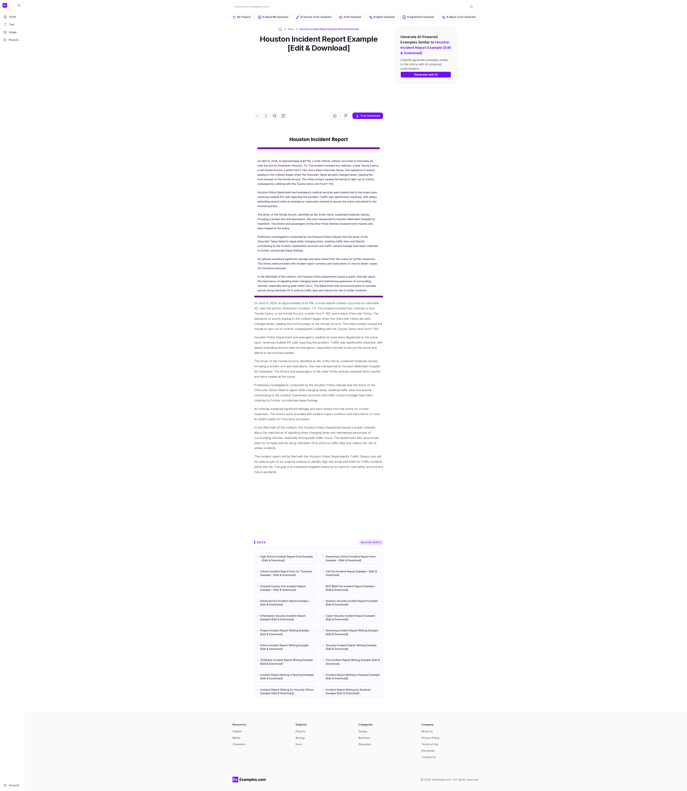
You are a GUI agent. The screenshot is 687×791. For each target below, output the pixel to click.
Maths (236, 737)
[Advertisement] (318, 82)
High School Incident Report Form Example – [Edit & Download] (286, 558)
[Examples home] (249, 779)
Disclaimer (428, 750)
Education (365, 744)
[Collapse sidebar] (19, 5)
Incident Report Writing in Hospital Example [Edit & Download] (353, 676)
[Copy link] (257, 116)
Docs (291, 29)
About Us (427, 731)
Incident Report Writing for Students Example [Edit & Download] (348, 691)
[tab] (242, 17)
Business (364, 737)
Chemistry (239, 744)
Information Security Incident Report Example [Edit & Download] (283, 617)
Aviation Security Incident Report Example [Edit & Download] (352, 602)
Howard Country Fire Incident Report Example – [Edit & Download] (283, 588)
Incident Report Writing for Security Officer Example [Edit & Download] (287, 691)
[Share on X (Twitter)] (266, 116)
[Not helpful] (345, 116)
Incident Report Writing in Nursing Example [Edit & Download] (287, 676)
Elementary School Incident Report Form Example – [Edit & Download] (351, 558)
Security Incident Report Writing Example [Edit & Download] (351, 647)
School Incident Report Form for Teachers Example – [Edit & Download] (286, 573)
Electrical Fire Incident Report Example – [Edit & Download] (285, 602)
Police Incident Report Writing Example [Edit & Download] (284, 647)
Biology (300, 737)
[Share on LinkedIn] (283, 116)
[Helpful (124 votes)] (335, 116)
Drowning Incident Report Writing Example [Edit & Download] (352, 632)
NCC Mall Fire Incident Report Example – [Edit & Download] (351, 588)
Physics (300, 731)
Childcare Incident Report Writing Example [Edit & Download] (286, 661)
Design (363, 731)
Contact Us (429, 757)
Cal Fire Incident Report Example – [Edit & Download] (351, 573)
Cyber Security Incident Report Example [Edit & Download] (350, 617)
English (237, 731)
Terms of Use (430, 744)
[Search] (471, 6)
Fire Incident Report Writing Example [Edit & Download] (353, 661)
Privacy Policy (430, 737)
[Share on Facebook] (274, 116)
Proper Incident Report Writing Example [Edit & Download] (284, 632)
